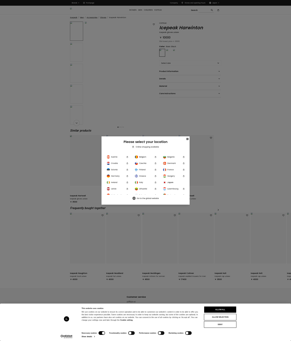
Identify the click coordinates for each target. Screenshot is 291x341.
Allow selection (220, 317)
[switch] (131, 333)
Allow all (220, 309)
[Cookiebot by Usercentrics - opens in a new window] (67, 336)
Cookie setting (126, 320)
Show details (87, 336)
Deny (220, 324)
